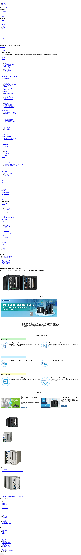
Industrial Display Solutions (6, 184)
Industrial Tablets (6, 133)
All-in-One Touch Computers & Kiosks (10, 138)
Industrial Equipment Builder (6, 162)
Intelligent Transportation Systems (9, 107)
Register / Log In (4, 50)
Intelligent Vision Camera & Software (9, 121)
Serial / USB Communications (8, 99)
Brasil (3, 12)
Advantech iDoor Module (6, 260)
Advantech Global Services (5, 192)
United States (4, 11)
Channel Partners (4, 199)
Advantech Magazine (7, 226)
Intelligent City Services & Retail (6, 136)
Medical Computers (7, 127)
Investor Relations (4, 229)
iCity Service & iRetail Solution (9, 139)
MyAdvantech (4, 4)
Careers (3, 235)
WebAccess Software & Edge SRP (9, 88)
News (3, 532)
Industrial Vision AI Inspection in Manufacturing (11, 165)
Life (4, 238)
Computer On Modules (7, 65)
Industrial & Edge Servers (5, 160)
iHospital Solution (6, 125)
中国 (3, 25)
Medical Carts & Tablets (7, 126)
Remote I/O (6, 87)
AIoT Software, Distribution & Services (10, 62)
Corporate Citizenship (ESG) (6, 523)
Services (3, 190)
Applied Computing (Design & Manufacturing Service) (9, 76)
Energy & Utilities (4, 155)
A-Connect (4, 249)
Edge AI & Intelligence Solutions (9, 67)
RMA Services (6, 207)
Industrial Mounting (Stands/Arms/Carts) (7, 142)
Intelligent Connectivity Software (9, 98)
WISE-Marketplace (5, 248)
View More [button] (64, 405)
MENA (3, 38)
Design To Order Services (5, 194)
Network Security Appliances (8, 114)
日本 (3, 28)
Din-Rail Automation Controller (7, 256)
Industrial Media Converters (8, 95)
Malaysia (3, 30)
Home (3, 251)
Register (3, 3)
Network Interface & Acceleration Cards (10, 113)
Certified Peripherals (5, 144)
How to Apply (6, 240)
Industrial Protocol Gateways (8, 96)
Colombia (3, 15)
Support (3, 204)
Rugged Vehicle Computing (6, 546)
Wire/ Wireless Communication (6, 264)
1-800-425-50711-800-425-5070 (5, 517)
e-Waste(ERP (4, 525)
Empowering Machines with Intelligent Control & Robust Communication (15, 164)
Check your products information (9, 209)
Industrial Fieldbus (5, 261)
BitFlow (5, 189)
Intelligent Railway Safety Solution (9, 169)
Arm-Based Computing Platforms (9, 64)
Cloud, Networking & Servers (6, 110)
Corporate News (4, 521)
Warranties (5, 210)
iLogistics (3, 182)
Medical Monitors (6, 128)
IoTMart (3, 247)
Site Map (3, 548)
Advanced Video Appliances (8, 119)
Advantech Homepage (3, 0)
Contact (3, 246)
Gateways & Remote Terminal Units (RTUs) (10, 84)
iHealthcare (4, 541)
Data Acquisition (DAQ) (7, 82)
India (3, 26)
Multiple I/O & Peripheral (6, 262)
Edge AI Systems (6, 151)
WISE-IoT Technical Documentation (9, 217)
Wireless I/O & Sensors (7, 89)
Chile (3, 14)
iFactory (3, 157)
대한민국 (3, 29)
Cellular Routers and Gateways (8, 93)
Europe (3, 20)
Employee (3, 244)
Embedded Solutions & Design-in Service (7, 153)
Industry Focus (4, 530)
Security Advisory (4, 219)
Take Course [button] (24, 407)
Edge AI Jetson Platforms (8, 120)
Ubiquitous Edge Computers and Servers (10, 175)
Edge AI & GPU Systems (8, 104)
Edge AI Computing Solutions (8, 150)
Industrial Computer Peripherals (9, 105)
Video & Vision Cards (7, 122)
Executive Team (6, 225)
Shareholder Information (7, 233)
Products (3, 59)
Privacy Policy (4, 549)
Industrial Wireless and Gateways (9, 97)
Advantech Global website (7, 7)
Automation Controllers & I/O (8, 80)
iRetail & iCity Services (5, 171)
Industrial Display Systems (8, 71)
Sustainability (4, 242)
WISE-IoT (5, 203)
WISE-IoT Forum (6, 216)
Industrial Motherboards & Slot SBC (9, 106)
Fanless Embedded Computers (8, 69)
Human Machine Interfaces (8, 85)
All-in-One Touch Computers (8, 173)
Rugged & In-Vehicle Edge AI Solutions (10, 134)
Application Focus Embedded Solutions (10, 63)
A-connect (3, 534)
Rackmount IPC (6, 108)
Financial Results (6, 231)
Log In (6, 3)
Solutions (3, 147)
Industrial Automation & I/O (6, 78)
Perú (3, 16)
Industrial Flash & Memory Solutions (9, 72)
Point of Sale (6, 174)
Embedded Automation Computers (9, 83)
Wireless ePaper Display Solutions (9, 74)
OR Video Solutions (7, 129)
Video (3, 531)
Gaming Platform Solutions (8, 70)
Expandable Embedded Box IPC (7, 258)
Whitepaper (4, 529)
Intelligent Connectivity (5, 91)
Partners (3, 197)
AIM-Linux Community (7, 215)
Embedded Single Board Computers (9, 68)
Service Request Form (7, 208)
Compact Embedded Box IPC (6, 257)
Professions (6, 237)
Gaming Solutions (4, 180)
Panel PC (5, 86)
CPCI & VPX (6, 103)
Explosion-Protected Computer (6, 259)
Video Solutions (4, 187)
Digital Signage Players (7, 66)
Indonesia (3, 27)
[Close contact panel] (0, 500)
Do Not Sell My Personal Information (7, 550)
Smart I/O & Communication (6, 263)
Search (3, 5)
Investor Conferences (7, 232)
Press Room (6, 227)
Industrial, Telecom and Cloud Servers (9, 112)
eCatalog (3, 533)
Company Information (7, 224)
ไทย (3, 33)
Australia (3, 24)
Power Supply (6, 146)
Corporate (3, 221)
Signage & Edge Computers (8, 140)
